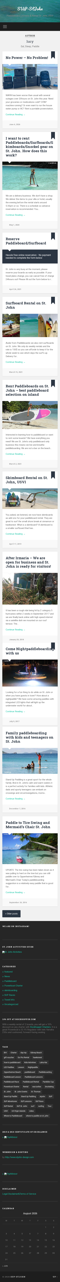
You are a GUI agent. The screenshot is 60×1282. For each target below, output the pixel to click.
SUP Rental (8, 1106)
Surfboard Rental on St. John (26, 305)
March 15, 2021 (16, 372)
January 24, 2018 (16, 639)
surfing (41, 1106)
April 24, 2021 (15, 289)
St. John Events (21, 1092)
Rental (25, 1087)
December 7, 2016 (17, 809)
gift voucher (9, 1057)
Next (53, 588)
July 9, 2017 (14, 721)
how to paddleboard (12, 1062)
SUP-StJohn (30, 8)
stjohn (42, 1096)
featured (8, 971)
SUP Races (9, 995)
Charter (14, 1053)
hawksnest (37, 1057)
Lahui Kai (43, 1062)
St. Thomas (35, 1092)
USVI (6, 1111)
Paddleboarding (45, 1072)
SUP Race (39, 1101)
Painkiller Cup (48, 1082)
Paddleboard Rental (31, 1082)
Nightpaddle (33, 1067)
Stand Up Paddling (28, 1096)
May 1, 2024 (14, 225)
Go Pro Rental (23, 1057)
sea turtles (36, 1087)
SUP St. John (22, 1106)
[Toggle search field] (55, 26)
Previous (6, 588)
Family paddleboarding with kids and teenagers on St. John (29, 737)
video (31, 1111)
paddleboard (30, 1072)
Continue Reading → (15, 114)
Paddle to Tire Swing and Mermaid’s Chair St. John (28, 824)
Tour (49, 1106)
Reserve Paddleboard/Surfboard (26, 241)
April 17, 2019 (15, 544)
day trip (24, 1053)
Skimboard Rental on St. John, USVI (27, 479)
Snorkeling (49, 1087)
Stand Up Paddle (10, 1096)
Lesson (21, 1067)
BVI (5, 1053)
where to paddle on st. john (37, 1116)
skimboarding (10, 990)
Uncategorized (11, 1004)
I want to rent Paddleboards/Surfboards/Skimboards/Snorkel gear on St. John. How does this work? (29, 146)
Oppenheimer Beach (12, 1072)
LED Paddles (9, 1067)
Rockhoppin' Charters (40, 1027)
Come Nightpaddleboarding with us (30, 650)
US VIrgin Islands (18, 1111)
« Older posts (11, 913)
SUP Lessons (26, 1101)
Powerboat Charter (13, 985)
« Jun (5, 1266)
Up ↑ (55, 1277)
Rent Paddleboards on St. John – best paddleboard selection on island (27, 390)
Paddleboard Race (11, 1082)
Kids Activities (30, 1062)
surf (32, 1106)
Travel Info (9, 999)
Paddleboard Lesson (12, 1077)
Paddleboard (10, 981)
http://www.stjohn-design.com (19, 1157)
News (7, 976)
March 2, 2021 (15, 464)
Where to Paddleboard (13, 1116)
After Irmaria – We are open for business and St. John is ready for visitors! (28, 562)
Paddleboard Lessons (34, 1077)
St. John (7, 1092)
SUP (50, 1096)
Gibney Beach (36, 1053)
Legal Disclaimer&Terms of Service (19, 1194)
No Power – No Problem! (27, 57)
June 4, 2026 (14, 124)
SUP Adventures (10, 1101)
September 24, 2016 (18, 902)
